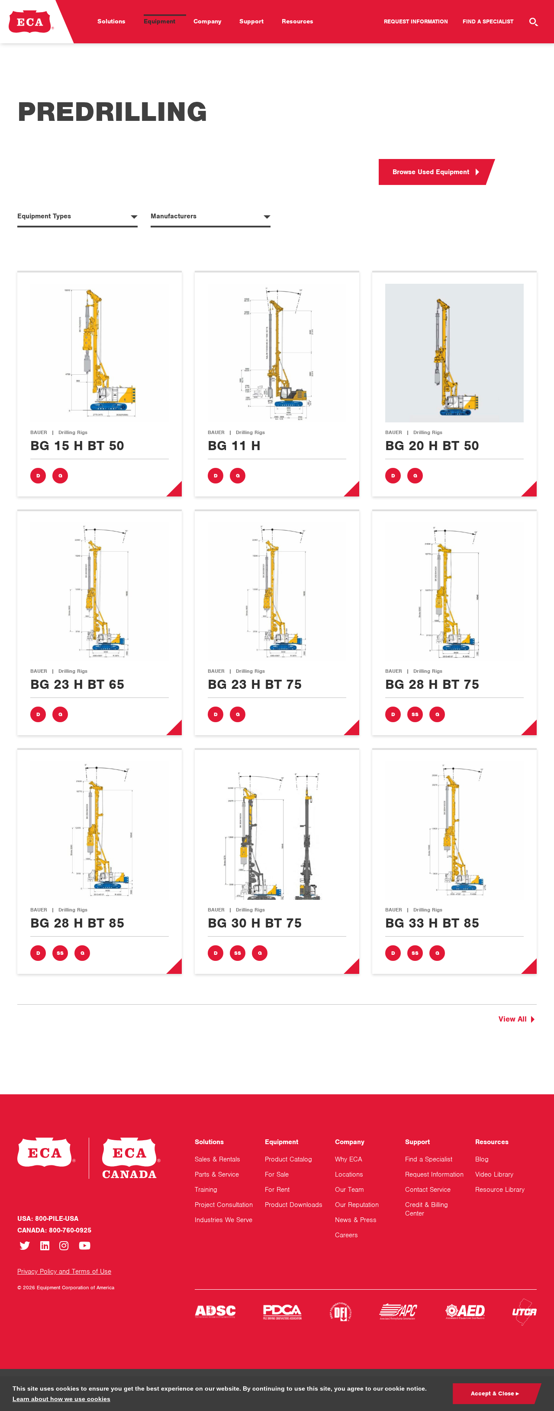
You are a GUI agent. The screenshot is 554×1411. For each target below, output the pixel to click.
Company (207, 21)
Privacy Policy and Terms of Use (64, 1271)
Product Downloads (293, 1204)
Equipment (159, 21)
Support (251, 21)
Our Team (349, 1189)
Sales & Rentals (217, 1159)
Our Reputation (357, 1204)
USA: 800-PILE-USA (47, 1218)
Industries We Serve (223, 1220)
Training (206, 1189)
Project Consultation (224, 1204)
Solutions (111, 21)
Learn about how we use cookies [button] (61, 1398)
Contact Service (428, 1189)
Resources (297, 21)
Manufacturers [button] (173, 216)
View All (513, 1019)
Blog (482, 1159)
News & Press (356, 1220)
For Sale (277, 1174)
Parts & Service (217, 1174)
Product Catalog (288, 1159)
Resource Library (500, 1189)
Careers (346, 1235)
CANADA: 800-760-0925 (54, 1230)
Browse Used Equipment (431, 172)
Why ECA (348, 1159)
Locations (349, 1174)
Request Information (416, 21)
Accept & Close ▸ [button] (495, 1393)
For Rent (277, 1189)
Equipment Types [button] (44, 216)
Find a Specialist (488, 21)
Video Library (494, 1174)
